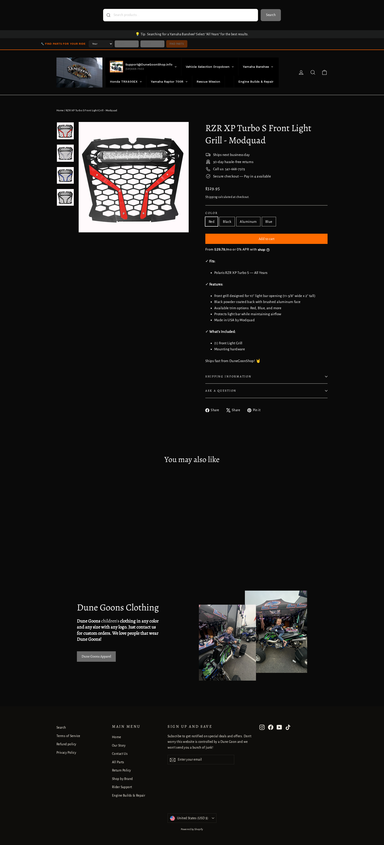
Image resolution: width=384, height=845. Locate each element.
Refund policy (66, 744)
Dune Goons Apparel (96, 656)
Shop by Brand (122, 779)
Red (211, 221)
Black (227, 221)
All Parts (118, 762)
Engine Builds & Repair (128, 795)
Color (211, 213)
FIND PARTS (177, 43)
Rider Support (122, 787)
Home (60, 110)
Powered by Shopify (192, 829)
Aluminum (248, 221)
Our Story (119, 745)
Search (271, 15)
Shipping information (228, 376)
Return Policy (121, 770)
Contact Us (120, 753)
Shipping (211, 197)
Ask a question (220, 391)
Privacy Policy (66, 752)
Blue (268, 221)
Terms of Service (68, 736)
